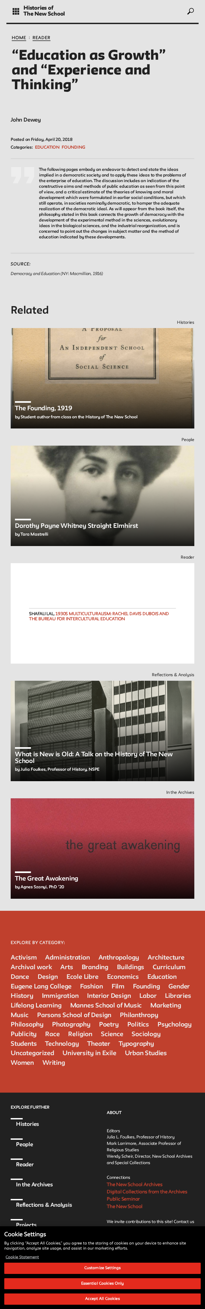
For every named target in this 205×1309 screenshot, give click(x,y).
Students (24, 1044)
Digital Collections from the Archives (147, 1192)
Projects (26, 1225)
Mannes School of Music (106, 1006)
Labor (147, 996)
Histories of (38, 8)
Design (48, 977)
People (24, 1144)
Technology (62, 1044)
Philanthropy (139, 1015)
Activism (24, 958)
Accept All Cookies (102, 1299)
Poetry (109, 1025)
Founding (73, 147)
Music (20, 1015)
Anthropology (118, 958)
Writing (53, 1063)
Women (22, 1063)
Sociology (146, 1034)
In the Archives (34, 1185)
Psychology (174, 1025)
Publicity (24, 1034)
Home (19, 38)
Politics (138, 1025)
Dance (20, 977)
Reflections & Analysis (44, 1205)
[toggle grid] (16, 11)
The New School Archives (134, 1185)
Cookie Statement (22, 1257)
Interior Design (109, 996)
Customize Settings (102, 1268)
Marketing (165, 1006)
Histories (27, 1124)
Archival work (31, 967)
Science (112, 1034)
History (22, 996)
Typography (136, 1044)
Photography (71, 1025)
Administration (67, 958)
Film (118, 987)
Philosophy (27, 1025)
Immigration (60, 996)
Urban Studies (146, 1053)
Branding (95, 967)
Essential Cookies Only (102, 1283)
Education (47, 147)
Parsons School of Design (74, 1015)
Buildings (130, 967)
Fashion (91, 987)
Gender (179, 987)
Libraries (178, 996)
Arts (66, 967)
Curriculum (169, 967)
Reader (41, 38)
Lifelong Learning (36, 1006)
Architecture (166, 958)
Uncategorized (32, 1053)
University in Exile (89, 1053)
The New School (44, 14)
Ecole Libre (82, 977)
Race (52, 1034)
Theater (98, 1044)
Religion (80, 1034)
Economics (123, 977)
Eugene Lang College (41, 987)
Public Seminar (123, 1199)
